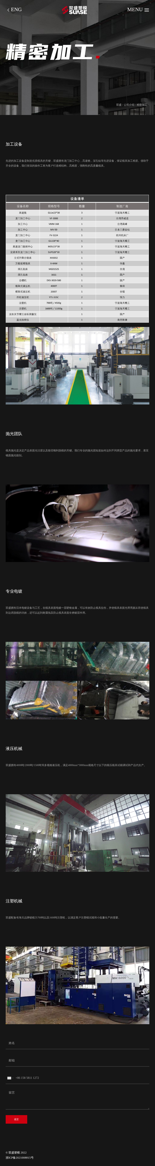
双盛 (119, 104)
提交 (16, 1119)
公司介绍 (129, 104)
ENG (16, 9)
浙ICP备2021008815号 (20, 1157)
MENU (135, 9)
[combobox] (10, 1078)
